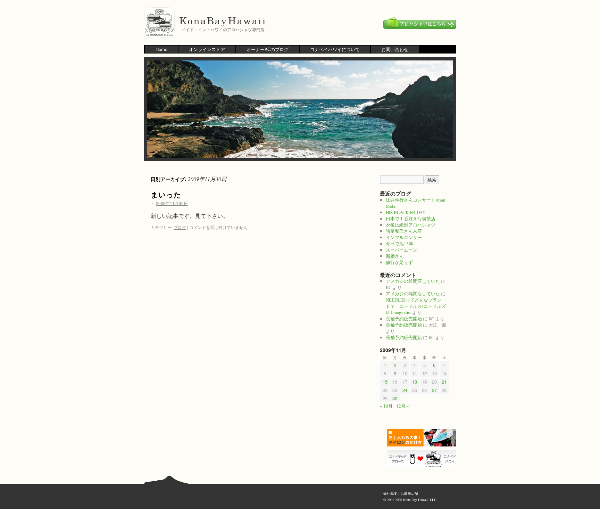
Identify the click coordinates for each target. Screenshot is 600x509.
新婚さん (395, 256)
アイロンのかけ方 (423, 437)
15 (385, 381)
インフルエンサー (404, 237)
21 (444, 381)
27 (434, 390)
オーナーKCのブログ (268, 49)
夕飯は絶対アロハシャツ (410, 225)
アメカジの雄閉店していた (413, 281)
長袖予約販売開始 (404, 318)
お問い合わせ (394, 49)
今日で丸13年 (399, 243)
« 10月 (386, 406)
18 (414, 381)
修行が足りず (399, 262)
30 (394, 398)
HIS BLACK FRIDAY (405, 212)
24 (404, 390)
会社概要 (390, 493)
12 (424, 373)
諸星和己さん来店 (404, 231)
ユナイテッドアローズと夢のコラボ (423, 458)
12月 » (402, 406)
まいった (166, 194)
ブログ (180, 227)
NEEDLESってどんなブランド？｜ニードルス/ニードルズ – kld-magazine (417, 306)
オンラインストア (207, 49)
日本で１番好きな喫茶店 (410, 218)
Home (161, 49)
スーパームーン (401, 250)
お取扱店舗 (409, 493)
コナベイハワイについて (335, 49)
